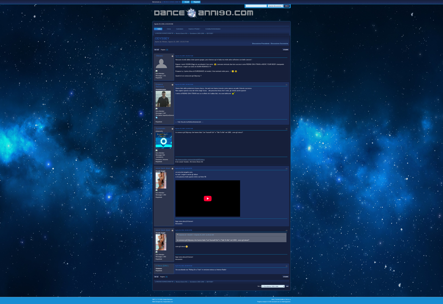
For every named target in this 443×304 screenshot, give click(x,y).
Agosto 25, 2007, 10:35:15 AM (184, 84)
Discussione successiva (279, 43)
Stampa (285, 49)
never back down (163, 168)
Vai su (156, 276)
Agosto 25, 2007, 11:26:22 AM (184, 128)
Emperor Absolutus (160, 85)
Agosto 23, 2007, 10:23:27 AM (184, 56)
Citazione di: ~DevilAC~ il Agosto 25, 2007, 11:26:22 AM (196, 235)
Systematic (160, 128)
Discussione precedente (260, 43)
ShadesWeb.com (168, 301)
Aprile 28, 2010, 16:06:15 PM (183, 230)
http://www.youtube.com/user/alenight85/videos (190, 159)
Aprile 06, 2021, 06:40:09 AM (183, 266)
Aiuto (272, 299)
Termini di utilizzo (280, 299)
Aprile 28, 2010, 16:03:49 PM (183, 168)
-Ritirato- (159, 56)
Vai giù (156, 49)
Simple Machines (168, 299)
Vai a (259, 286)
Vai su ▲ (288, 299)
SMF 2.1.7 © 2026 (157, 299)
